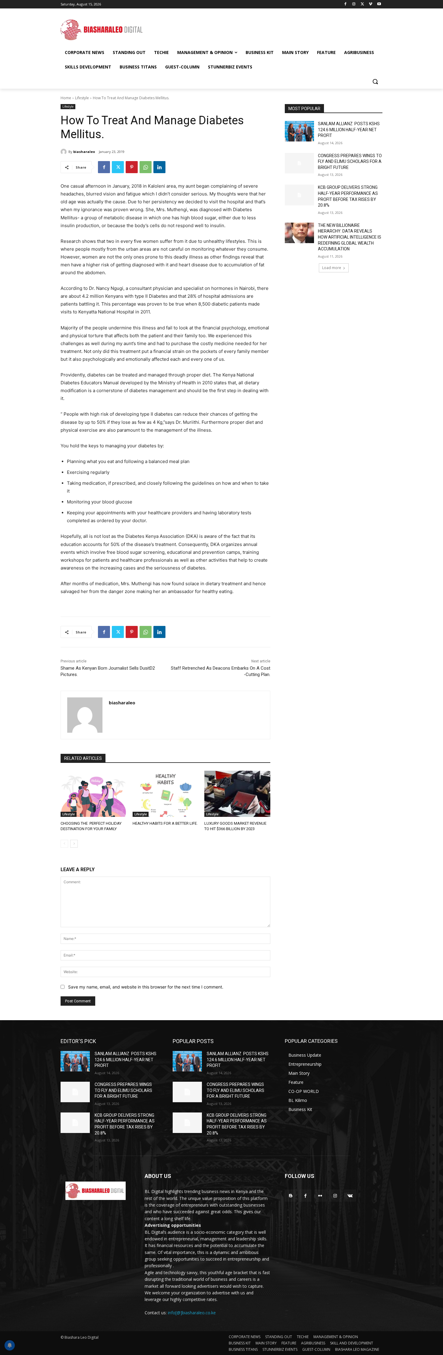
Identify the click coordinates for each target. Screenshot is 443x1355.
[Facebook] (345, 4)
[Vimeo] (370, 4)
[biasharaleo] (64, 152)
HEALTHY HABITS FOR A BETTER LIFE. (165, 823)
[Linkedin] (159, 167)
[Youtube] (378, 4)
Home (66, 97)
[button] (375, 81)
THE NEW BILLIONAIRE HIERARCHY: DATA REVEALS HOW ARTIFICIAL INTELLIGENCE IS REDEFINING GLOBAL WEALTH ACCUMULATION (349, 237)
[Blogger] (291, 1195)
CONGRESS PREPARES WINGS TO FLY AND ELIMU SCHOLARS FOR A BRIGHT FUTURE (350, 161)
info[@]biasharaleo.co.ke (192, 1312)
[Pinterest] (132, 167)
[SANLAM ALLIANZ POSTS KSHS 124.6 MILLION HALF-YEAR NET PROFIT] (299, 131)
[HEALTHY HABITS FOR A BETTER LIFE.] (166, 794)
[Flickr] (320, 1195)
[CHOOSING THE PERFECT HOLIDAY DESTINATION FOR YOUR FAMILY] (94, 794)
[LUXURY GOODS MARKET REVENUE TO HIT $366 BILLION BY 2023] (237, 794)
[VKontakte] (350, 1195)
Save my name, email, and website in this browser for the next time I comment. (145, 986)
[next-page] (74, 844)
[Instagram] (353, 4)
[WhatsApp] (146, 167)
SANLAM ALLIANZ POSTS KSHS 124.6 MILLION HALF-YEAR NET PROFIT (349, 129)
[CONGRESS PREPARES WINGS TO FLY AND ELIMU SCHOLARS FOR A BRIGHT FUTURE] (299, 163)
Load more (331, 267)
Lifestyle (82, 97)
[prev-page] (64, 844)
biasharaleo (84, 151)
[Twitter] (362, 4)
